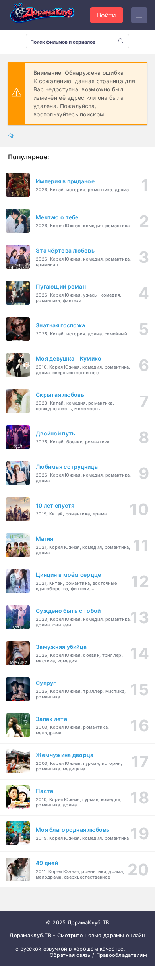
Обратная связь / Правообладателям (98, 955)
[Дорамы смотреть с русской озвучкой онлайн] (47, 15)
